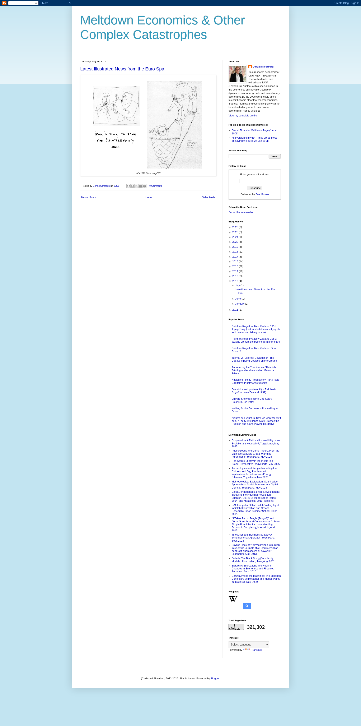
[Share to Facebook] (140, 186)
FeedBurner (262, 194)
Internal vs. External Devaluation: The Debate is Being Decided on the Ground (254, 359)
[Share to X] (136, 186)
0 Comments (155, 186)
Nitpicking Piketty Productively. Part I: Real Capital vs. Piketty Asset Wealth (255, 381)
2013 (235, 276)
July (237, 285)
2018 (235, 251)
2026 (235, 227)
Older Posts (208, 197)
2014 (235, 271)
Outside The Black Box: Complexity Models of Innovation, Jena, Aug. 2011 (253, 560)
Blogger (215, 678)
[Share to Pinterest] (144, 186)
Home (148, 197)
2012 (235, 281)
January (240, 303)
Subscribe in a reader (241, 212)
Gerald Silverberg (263, 66)
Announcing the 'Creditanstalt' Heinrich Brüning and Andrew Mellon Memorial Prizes (254, 370)
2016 (235, 261)
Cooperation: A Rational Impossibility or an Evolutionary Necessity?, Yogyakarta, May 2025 (256, 443)
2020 (235, 241)
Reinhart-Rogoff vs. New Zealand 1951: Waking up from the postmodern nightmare (256, 340)
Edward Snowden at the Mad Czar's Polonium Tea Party (252, 400)
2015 (235, 266)
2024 (235, 237)
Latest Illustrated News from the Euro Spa (122, 68)
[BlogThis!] (132, 186)
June (238, 298)
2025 (235, 232)
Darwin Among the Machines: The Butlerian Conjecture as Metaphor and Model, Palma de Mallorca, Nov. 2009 (256, 578)
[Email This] (128, 186)
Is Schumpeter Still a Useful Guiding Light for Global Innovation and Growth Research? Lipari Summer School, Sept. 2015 (255, 510)
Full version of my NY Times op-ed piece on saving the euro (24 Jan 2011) (254, 139)
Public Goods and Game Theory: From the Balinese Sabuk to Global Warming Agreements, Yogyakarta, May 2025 (255, 453)
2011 (235, 309)
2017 (235, 256)
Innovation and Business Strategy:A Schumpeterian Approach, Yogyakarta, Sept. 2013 (253, 537)
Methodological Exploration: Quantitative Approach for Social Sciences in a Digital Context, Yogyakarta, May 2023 (255, 484)
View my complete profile (243, 115)
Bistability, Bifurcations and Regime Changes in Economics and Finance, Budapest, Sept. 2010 (252, 568)
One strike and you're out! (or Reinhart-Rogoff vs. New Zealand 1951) (254, 391)
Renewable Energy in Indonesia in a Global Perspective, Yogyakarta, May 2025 (256, 462)
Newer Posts (88, 197)
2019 (235, 246)
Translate (256, 649)
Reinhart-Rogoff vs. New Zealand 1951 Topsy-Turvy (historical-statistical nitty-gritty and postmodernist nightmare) (256, 329)
